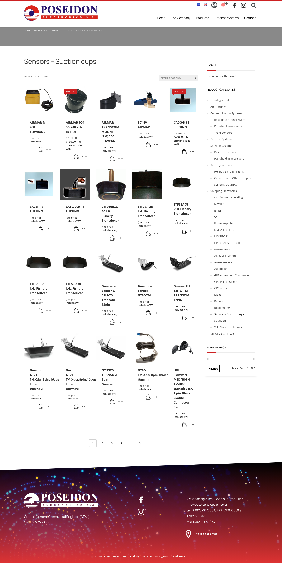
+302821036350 (228, 510)
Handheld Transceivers (229, 158)
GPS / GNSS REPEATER (228, 243)
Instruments (222, 249)
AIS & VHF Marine (225, 256)
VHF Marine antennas (228, 327)
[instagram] (244, 5)
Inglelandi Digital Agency (173, 556)
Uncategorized (219, 100)
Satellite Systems (221, 145)
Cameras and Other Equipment (234, 178)
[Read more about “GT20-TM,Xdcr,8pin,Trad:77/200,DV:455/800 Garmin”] (149, 397)
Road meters (222, 307)
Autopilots (220, 269)
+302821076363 (204, 510)
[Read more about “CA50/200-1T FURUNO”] (77, 229)
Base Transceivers (225, 152)
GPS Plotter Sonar (225, 282)
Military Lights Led (222, 333)
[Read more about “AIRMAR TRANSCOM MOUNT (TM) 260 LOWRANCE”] (113, 159)
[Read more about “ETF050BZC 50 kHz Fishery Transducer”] (113, 238)
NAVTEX (219, 204)
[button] (77, 156)
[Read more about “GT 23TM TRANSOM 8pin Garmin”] (113, 402)
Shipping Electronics (223, 191)
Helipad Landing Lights (229, 171)
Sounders (220, 320)
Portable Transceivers (228, 126)
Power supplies (224, 223)
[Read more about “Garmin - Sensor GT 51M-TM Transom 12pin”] (113, 322)
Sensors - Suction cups (229, 314)
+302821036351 (198, 516)
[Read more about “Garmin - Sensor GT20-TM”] (149, 313)
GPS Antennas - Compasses (231, 275)
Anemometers (223, 262)
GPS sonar (220, 288)
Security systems (221, 165)
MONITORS (221, 236)
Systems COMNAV (225, 184)
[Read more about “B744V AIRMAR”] (149, 145)
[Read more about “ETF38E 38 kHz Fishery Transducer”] (41, 311)
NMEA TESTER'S (224, 230)
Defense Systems (221, 139)
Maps (217, 294)
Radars (218, 301)
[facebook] (237, 5)
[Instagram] (141, 512)
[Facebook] (141, 499)
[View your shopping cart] (225, 5)
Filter (213, 368)
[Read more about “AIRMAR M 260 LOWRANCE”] (41, 149)
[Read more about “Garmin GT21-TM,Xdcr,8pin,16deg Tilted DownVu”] (77, 406)
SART (217, 217)
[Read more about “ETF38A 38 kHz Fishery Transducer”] (149, 234)
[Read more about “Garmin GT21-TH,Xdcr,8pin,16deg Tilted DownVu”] (41, 406)
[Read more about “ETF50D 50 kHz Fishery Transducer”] (77, 311)
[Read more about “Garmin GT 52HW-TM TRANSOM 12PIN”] (184, 318)
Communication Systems (226, 113)
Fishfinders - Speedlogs (229, 197)
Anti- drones (218, 107)
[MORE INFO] (48, 149)
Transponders (223, 132)
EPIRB (218, 210)
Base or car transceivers (229, 120)
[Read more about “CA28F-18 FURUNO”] (41, 229)
